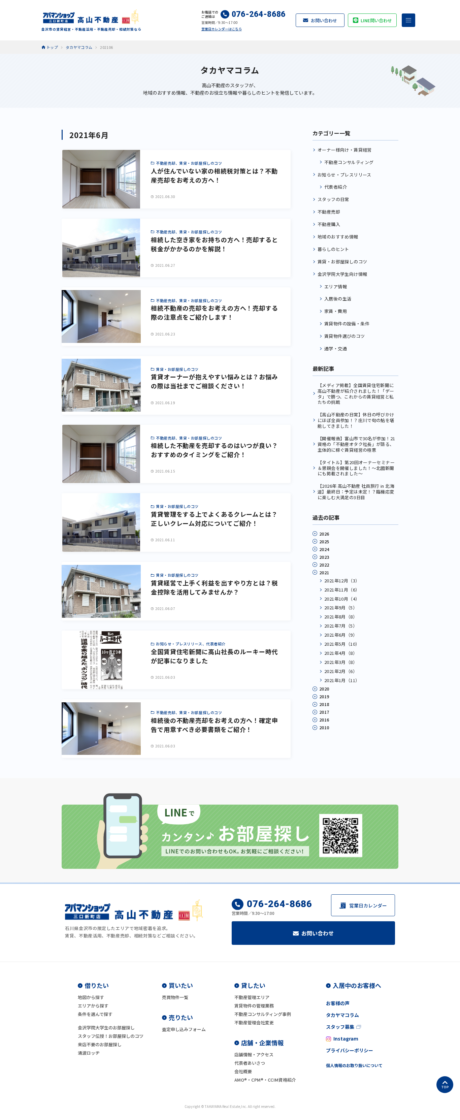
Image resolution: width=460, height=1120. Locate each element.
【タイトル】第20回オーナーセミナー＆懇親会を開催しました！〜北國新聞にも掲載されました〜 (356, 468)
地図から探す (91, 997)
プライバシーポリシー (349, 1050)
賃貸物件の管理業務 (254, 1005)
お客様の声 (338, 1003)
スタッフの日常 (333, 199)
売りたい (181, 1017)
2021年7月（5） (340, 625)
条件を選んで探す (95, 1014)
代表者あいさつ (249, 1063)
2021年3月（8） (340, 662)
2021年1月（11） (342, 680)
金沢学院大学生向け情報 (342, 274)
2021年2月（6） (340, 671)
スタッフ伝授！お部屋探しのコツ (110, 1036)
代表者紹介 (335, 187)
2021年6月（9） (340, 635)
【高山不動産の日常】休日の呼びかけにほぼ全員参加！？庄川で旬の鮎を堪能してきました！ (356, 420)
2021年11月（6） (342, 589)
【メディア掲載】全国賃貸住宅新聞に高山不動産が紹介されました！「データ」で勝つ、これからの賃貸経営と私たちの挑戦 (356, 394)
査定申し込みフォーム (184, 1029)
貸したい (253, 985)
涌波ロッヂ (89, 1053)
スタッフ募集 (340, 1026)
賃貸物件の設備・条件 (346, 323)
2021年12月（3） (342, 580)
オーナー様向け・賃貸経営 (345, 150)
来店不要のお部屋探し (100, 1044)
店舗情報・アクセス (253, 1054)
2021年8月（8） (340, 616)
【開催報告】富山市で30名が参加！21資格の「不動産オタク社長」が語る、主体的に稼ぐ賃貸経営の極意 (356, 444)
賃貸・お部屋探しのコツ (342, 261)
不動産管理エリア (251, 997)
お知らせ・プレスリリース (344, 174)
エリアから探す (93, 1005)
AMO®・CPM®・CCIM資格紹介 (265, 1080)
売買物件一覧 (175, 997)
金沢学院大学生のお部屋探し (106, 1027)
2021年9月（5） (340, 607)
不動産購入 (329, 224)
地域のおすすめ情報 (338, 236)
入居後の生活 (337, 298)
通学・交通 (335, 348)
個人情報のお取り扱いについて (354, 1065)
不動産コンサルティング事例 (262, 1014)
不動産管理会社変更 (254, 1022)
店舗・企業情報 (262, 1042)
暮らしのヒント (333, 249)
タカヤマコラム (342, 1015)
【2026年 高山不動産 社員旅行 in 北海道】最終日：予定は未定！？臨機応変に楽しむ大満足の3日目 (356, 492)
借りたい (97, 985)
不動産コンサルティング (348, 162)
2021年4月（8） (340, 653)
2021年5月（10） (342, 644)
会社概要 (243, 1071)
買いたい (181, 985)
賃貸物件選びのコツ (344, 336)
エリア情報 (335, 286)
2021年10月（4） (342, 599)
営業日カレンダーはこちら (221, 28)
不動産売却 (329, 212)
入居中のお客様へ (357, 985)
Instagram (345, 1038)
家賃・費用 (335, 311)
